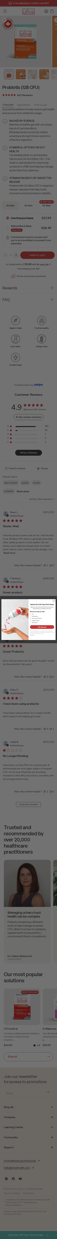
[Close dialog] (54, 601)
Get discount (42, 627)
